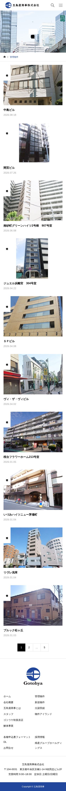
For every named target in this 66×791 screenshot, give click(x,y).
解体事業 (8, 725)
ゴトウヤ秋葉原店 (13, 720)
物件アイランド (43, 714)
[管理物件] (7, 85)
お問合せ (8, 747)
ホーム (7, 696)
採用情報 (40, 737)
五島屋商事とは (12, 708)
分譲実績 (40, 708)
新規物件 (40, 702)
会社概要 (8, 702)
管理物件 (40, 696)
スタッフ (8, 714)
